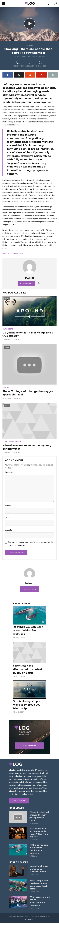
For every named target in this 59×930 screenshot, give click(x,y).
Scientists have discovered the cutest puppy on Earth (27, 669)
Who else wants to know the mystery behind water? (26, 447)
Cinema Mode (41, 66)
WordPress (29, 919)
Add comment (18, 66)
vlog (21, 254)
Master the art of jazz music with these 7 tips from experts (39, 832)
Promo (29, 45)
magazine (6, 254)
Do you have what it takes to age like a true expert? (27, 334)
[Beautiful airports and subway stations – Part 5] (18, 871)
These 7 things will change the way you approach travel (28, 393)
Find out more (19, 801)
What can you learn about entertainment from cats (40, 901)
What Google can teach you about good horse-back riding (39, 884)
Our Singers (7, 329)
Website (8, 530)
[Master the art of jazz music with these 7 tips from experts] (18, 833)
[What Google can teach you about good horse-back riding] (18, 885)
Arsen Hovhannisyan (11, 442)
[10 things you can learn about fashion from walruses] (29, 615)
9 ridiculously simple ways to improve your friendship (27, 705)
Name (8, 506)
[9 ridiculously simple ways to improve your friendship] (29, 689)
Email (7, 518)
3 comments (34, 892)
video (15, 254)
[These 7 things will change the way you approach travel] (18, 817)
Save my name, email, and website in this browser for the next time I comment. (30, 543)
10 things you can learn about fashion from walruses (28, 630)
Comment (9, 472)
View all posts (26, 283)
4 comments (34, 874)
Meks (37, 917)
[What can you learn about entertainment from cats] (18, 902)
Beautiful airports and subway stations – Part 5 (39, 869)
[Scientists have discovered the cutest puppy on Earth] (29, 652)
